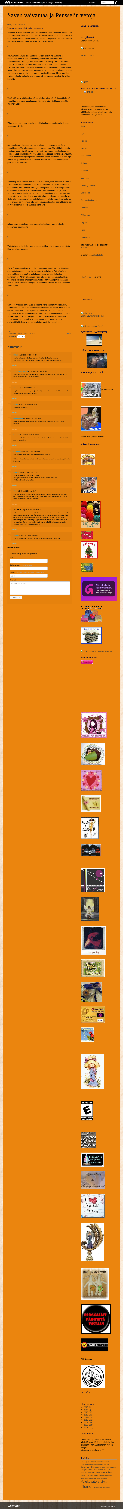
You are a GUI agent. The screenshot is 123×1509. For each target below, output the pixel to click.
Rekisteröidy (58, 2)
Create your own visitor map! (93, 316)
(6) (87, 1407)
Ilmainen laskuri (87, 56)
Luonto (89, 1470)
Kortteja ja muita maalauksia (108, 1467)
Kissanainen (86, 156)
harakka (16, 472)
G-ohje (83, 148)
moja (95, 200)
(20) (88, 1415)
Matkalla (21, 336)
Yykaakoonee (98, 1487)
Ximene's (85, 247)
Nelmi (15, 355)
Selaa (48, 2)
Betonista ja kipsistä (86, 1461)
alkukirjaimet (106, 1487)
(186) (88, 1422)
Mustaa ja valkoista (102, 1472)
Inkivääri (16, 435)
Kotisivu (28, 572)
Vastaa (14, 365)
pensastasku (18, 418)
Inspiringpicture (85, 1464)
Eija (82, 133)
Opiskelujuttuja (85, 1475)
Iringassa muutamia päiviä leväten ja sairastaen (25, 28)
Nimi (12, 557)
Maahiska (85, 178)
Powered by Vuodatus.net (108, 1506)
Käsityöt (83, 1470)
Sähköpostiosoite (21, 565)
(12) (88, 1412)
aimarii (15, 388)
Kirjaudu (92, 2)
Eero (83, 126)
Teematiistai (103, 1478)
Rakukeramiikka (107, 1475)
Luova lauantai (98, 1470)
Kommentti (13, 580)
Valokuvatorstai (92, 1481)
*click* (100, 326)
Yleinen (87, 1486)
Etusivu (28, 2)
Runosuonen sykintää (87, 1478)
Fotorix (84, 141)
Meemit (90, 1472)
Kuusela (84, 171)
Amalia (15, 404)
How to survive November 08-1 (101, 1461)
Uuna (15, 491)
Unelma (16, 535)
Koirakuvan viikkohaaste (90, 1467)
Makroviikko (107, 1470)
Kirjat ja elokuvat (104, 1464)
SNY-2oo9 (97, 1478)
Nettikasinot (36, 2)
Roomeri (84, 208)
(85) (88, 1417)
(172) (88, 1427)
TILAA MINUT (87, 277)
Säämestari (85, 215)
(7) (87, 1410)
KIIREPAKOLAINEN (20, 371)
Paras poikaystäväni (96, 1475)
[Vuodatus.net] (14, 1506)
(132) (88, 1420)
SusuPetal (17, 451)
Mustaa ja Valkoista (89, 185)
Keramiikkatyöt (94, 1464)
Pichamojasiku (87, 200)
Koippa (84, 163)
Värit (105, 1482)
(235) (88, 1425)
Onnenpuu (85, 193)
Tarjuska (84, 222)
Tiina (83, 230)
